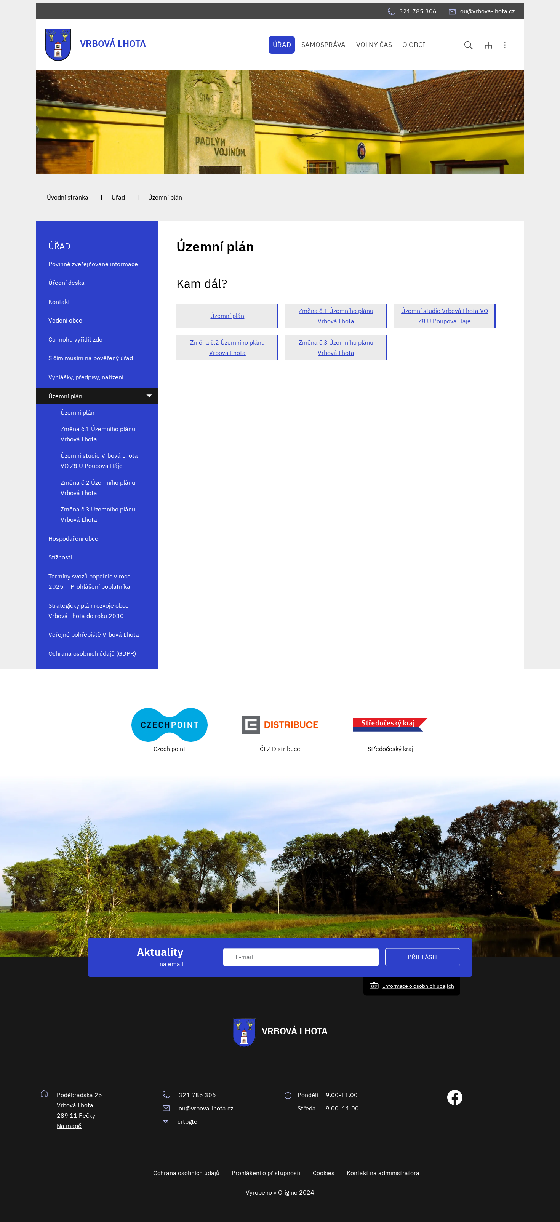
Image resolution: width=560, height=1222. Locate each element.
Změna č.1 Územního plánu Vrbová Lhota (336, 316)
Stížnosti (60, 557)
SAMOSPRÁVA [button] (323, 44)
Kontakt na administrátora (383, 1173)
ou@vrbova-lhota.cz (206, 1108)
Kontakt (59, 301)
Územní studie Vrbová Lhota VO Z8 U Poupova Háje (444, 316)
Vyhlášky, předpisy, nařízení (85, 377)
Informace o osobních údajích (418, 985)
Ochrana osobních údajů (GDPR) (92, 653)
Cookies (323, 1173)
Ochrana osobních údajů (186, 1173)
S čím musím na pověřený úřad (90, 358)
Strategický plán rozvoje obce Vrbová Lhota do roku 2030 (88, 611)
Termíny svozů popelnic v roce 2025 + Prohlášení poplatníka (89, 581)
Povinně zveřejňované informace (93, 264)
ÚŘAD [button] (282, 44)
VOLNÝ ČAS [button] (374, 44)
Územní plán (227, 315)
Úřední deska (66, 282)
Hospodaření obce (73, 538)
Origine (288, 1192)
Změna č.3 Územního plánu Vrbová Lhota (336, 347)
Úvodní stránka (67, 197)
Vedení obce (65, 320)
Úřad (118, 197)
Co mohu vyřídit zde (75, 339)
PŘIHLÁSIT (423, 957)
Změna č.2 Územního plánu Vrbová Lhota (227, 347)
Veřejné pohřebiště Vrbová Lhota (93, 634)
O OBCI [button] (413, 44)
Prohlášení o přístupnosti (266, 1173)
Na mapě (69, 1125)
